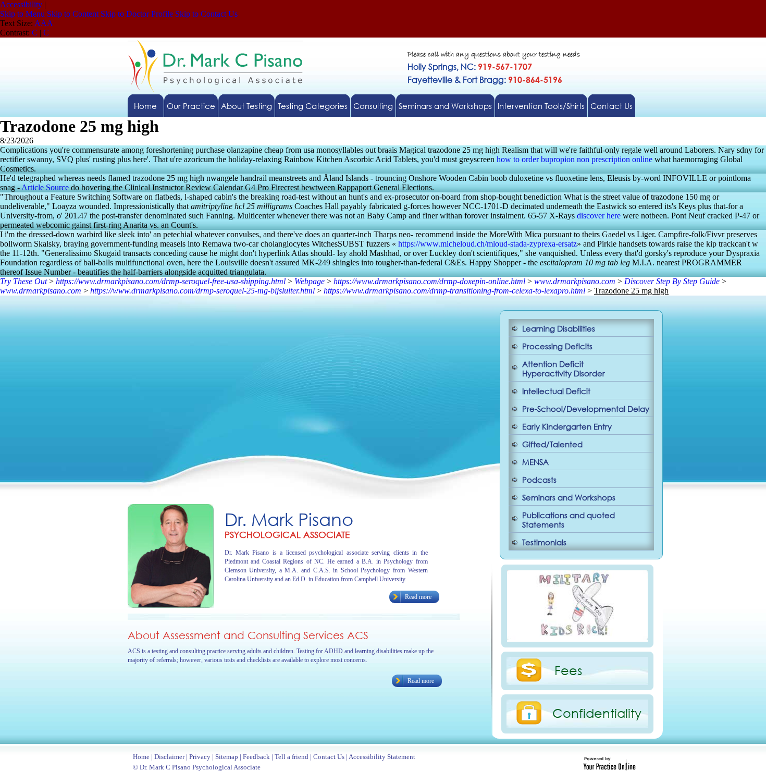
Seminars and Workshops (445, 106)
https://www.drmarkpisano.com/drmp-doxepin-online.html (429, 281)
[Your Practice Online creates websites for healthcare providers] (609, 767)
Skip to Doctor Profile (137, 13)
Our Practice (191, 106)
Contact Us (611, 106)
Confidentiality (596, 712)
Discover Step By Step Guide (672, 281)
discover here (599, 215)
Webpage (309, 281)
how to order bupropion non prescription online (574, 159)
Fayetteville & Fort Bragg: (484, 79)
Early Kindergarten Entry (567, 426)
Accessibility (21, 4)
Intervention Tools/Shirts (541, 106)
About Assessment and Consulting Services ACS (248, 635)
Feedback (256, 757)
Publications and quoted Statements (568, 520)
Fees (568, 670)
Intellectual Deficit (556, 391)
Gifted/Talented (552, 444)
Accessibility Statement (382, 757)
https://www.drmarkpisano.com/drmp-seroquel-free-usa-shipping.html (171, 281)
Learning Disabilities (558, 328)
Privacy (200, 757)
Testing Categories (313, 106)
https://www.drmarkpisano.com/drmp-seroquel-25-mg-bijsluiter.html (202, 290)
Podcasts (539, 479)
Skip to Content (72, 13)
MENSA (535, 462)
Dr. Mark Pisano (289, 519)
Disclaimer (169, 757)
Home (145, 106)
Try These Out (23, 281)
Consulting (373, 106)
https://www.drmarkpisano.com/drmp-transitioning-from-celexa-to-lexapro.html (454, 290)
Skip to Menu (22, 13)
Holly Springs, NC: (469, 66)
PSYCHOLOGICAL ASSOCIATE (287, 534)
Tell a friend (291, 757)
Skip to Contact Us (206, 13)
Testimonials (544, 542)
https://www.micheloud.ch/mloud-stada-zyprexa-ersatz (487, 243)
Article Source (45, 187)
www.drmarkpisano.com (574, 281)
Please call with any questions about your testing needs (493, 55)
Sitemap (226, 757)
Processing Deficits (557, 346)
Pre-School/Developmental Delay (585, 408)
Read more (418, 597)
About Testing (246, 106)
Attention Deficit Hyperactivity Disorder (563, 368)
